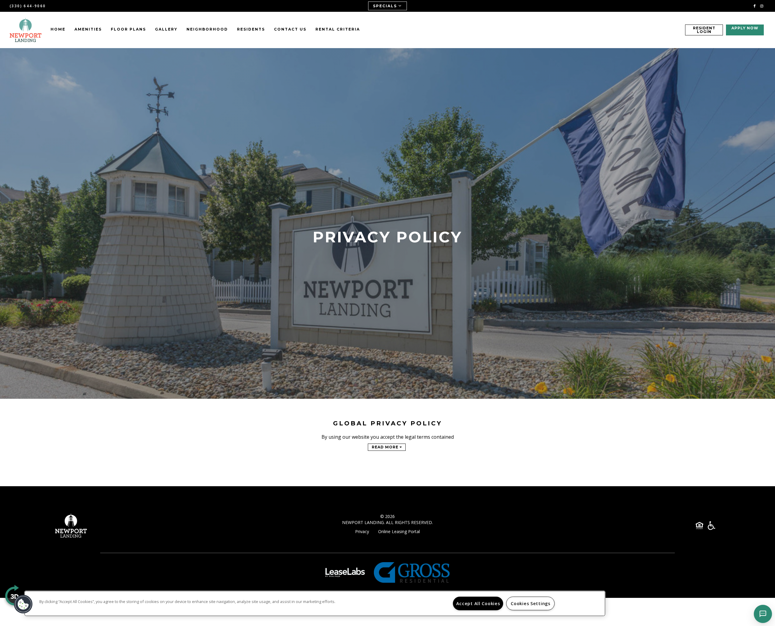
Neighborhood (207, 29)
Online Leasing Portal (399, 531)
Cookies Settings (530, 603)
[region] (314, 603)
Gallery (166, 29)
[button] (754, 5)
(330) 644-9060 (28, 5)
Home (58, 29)
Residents (251, 29)
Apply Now (744, 28)
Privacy (362, 531)
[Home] (25, 30)
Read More (386, 447)
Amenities (88, 29)
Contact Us (290, 29)
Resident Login (704, 30)
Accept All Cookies (478, 603)
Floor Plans (128, 29)
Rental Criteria (337, 29)
